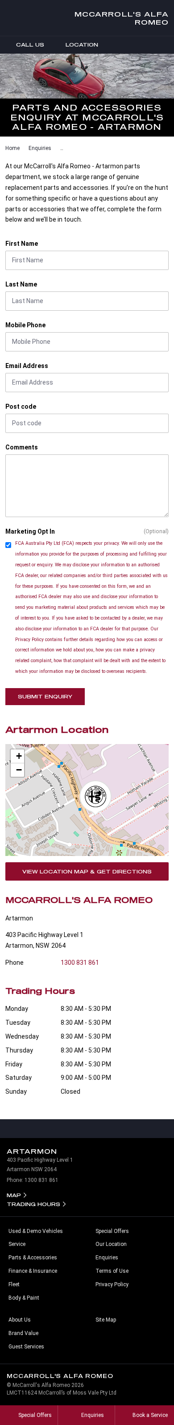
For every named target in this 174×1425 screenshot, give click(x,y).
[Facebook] (3, 146)
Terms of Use (111, 1271)
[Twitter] (12, 146)
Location (82, 44)
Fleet (14, 1284)
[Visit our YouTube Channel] (87, 1128)
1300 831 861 (80, 962)
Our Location (111, 1244)
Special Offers (112, 1231)
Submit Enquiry (45, 696)
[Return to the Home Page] (158, 1380)
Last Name (21, 284)
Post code (20, 406)
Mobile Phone (25, 325)
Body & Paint (23, 1298)
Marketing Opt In (30, 531)
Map (14, 1195)
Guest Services (26, 1347)
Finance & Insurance (32, 1271)
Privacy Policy (111, 1284)
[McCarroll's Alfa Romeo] (14, 17)
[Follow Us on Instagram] (68, 1128)
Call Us (30, 44)
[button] (95, 798)
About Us (19, 1320)
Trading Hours (33, 1204)
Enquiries (40, 148)
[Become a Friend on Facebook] (105, 1128)
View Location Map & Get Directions (87, 871)
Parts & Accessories (32, 1257)
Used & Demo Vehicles (35, 1231)
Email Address (26, 365)
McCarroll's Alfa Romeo (122, 18)
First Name (21, 243)
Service (16, 1244)
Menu (165, 44)
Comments (21, 447)
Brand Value (23, 1333)
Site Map (105, 1320)
